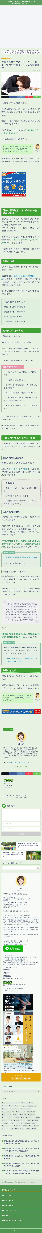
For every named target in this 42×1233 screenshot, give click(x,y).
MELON (25, 1103)
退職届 (28, 1128)
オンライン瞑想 (31, 1111)
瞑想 (31, 1125)
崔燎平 (34, 1123)
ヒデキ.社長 (32, 1114)
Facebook (7, 976)
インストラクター (26, 1108)
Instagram (7, 969)
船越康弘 (5, 1128)
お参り (18, 1106)
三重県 (5, 1120)
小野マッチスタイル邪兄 (16, 1123)
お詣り (24, 1106)
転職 (17, 1128)
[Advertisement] (21, 27)
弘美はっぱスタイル (8, 1125)
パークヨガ (23, 1114)
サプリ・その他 (5, 58)
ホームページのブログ (19, 469)
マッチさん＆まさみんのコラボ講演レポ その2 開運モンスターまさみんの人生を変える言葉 (21, 1172)
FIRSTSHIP (17, 1103)
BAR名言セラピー (7, 1103)
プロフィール (8, 1195)
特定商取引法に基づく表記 (13, 1220)
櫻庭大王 (18, 1125)
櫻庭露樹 (25, 1125)
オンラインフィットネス (9, 1111)
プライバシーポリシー (11, 1210)
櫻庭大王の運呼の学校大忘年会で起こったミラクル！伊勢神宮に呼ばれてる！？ (21, 1142)
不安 (11, 1120)
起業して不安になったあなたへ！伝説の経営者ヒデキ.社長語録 (22, 1157)
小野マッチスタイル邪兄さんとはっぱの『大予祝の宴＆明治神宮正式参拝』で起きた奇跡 (21, 1150)
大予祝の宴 (35, 1120)
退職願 (34, 1128)
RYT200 (5, 1106)
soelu (12, 1106)
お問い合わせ (8, 1205)
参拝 (29, 1120)
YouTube (6, 972)
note (5, 973)
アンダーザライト (15, 1108)
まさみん (5, 1108)
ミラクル (17, 1117)
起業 (12, 1128)
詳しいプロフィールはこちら (12, 978)
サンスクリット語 (7, 1114)
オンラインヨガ (21, 1111)
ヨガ (23, 1117)
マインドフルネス (7, 1117)
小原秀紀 (5, 1123)
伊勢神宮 (17, 1120)
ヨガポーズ (29, 1117)
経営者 (37, 1125)
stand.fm (6, 975)
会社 (24, 1120)
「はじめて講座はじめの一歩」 (13, 902)
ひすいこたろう (32, 1106)
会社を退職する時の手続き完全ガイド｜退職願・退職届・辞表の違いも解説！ (21, 1165)
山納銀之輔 (27, 1123)
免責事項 (7, 1215)
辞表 (23, 1128)
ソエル (16, 1114)
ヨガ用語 (38, 1117)
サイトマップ (8, 1200)
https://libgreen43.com (19, 762)
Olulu (31, 1103)
